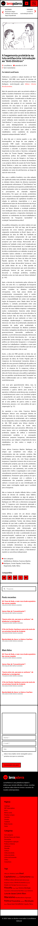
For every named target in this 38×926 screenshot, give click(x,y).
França (13, 888)
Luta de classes (10, 893)
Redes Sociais (8, 824)
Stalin (14, 566)
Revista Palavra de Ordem (12, 837)
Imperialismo (7, 890)
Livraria (6, 819)
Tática (18, 566)
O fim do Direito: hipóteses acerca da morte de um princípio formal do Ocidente (18, 630)
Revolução (29, 901)
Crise (32, 877)
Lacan (25, 890)
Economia (22, 882)
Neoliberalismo (20, 897)
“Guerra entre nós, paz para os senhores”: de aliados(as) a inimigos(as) (17, 620)
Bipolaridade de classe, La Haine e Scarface (17, 639)
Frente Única (26, 563)
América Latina (14, 873)
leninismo (30, 891)
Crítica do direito (9, 853)
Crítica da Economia (10, 857)
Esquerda (28, 882)
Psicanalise (15, 901)
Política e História (9, 844)
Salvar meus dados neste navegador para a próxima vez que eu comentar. (18, 755)
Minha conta (8, 813)
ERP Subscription (9, 808)
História (21, 888)
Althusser (7, 873)
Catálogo (7, 806)
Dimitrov (15, 561)
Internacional (14, 891)
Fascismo (19, 885)
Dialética (12, 882)
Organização (28, 897)
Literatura (7, 846)
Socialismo (19, 904)
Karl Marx (21, 891)
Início (6, 810)
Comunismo (25, 876)
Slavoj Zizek (11, 904)
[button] (26, 3)
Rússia (5, 904)
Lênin (19, 893)
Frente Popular (16, 563)
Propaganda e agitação (11, 841)
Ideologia (27, 888)
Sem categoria (8, 559)
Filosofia (6, 848)
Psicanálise (7, 839)
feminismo (24, 885)
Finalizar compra (9, 815)
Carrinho (7, 817)
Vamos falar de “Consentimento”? (14, 611)
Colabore (7, 822)
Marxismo (9, 897)
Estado (6, 885)
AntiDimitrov (8, 561)
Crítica (6, 859)
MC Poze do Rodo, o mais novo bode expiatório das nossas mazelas (19, 602)
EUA (10, 885)
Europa (13, 885)
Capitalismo (10, 876)
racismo (22, 901)
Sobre (6, 826)
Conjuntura (7, 862)
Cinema (17, 877)
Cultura (6, 850)
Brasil (21, 873)
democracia (18, 880)
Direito (16, 882)
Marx (24, 893)
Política (7, 900)
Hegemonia (7, 566)
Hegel (16, 888)
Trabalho (26, 904)
